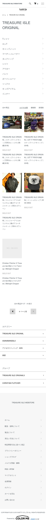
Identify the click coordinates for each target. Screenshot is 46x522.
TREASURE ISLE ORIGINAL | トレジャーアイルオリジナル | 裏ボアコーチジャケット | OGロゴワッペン (12, 203)
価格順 (33, 107)
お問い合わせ (10, 500)
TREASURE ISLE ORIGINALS (13, 375)
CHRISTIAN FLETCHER (11, 383)
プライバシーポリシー (13, 450)
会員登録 (8, 481)
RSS (6, 469)
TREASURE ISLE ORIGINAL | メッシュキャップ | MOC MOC (34, 200)
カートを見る (10, 493)
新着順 (41, 107)
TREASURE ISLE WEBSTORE (12, 3)
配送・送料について (12, 426)
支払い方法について (12, 438)
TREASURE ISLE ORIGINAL (17, 15)
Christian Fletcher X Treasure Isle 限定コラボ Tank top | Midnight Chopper (12, 266)
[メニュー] (42, 3)
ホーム (4, 15)
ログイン (8, 487)
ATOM (11, 469)
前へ (12, 311)
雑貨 (4, 355)
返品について (10, 432)
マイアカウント (10, 475)
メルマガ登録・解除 (12, 463)
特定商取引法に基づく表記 (15, 444)
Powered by (11, 518)
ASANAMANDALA (9, 341)
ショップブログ (10, 457)
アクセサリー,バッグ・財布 (12, 348)
